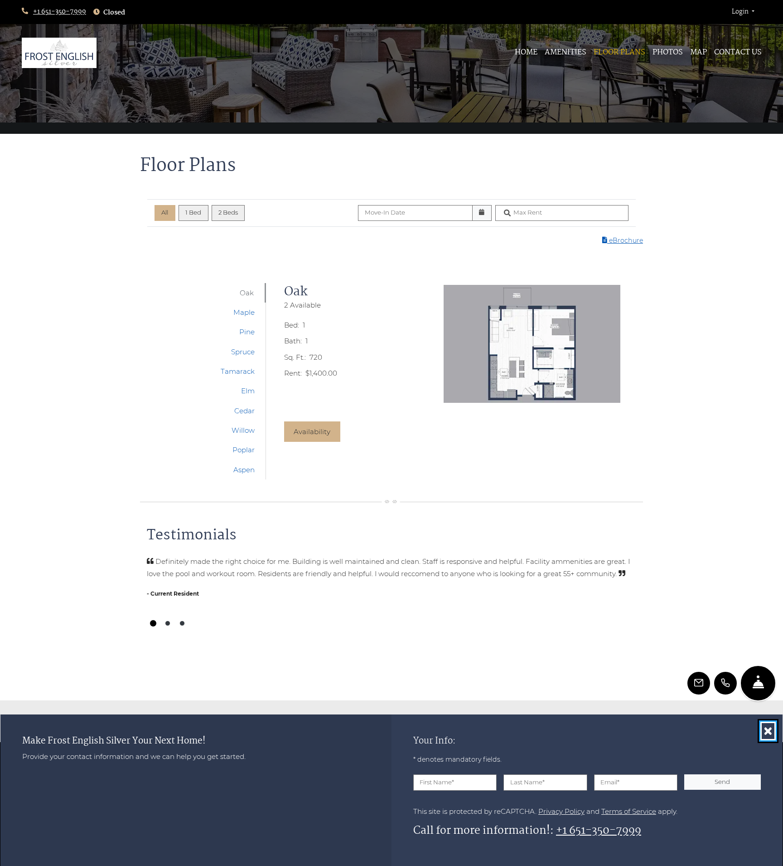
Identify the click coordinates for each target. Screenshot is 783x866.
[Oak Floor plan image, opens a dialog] (532, 344)
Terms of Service (628, 810)
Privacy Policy (561, 810)
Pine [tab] (247, 332)
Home (526, 52)
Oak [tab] (247, 293)
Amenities (565, 52)
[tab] (153, 623)
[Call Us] (725, 683)
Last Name (527, 782)
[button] (743, 12)
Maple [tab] (244, 312)
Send (722, 781)
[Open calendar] (482, 213)
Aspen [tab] (244, 469)
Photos (667, 52)
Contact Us (738, 52)
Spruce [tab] (243, 351)
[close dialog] (768, 731)
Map (698, 52)
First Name (437, 782)
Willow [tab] (243, 430)
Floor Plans (619, 52)
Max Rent (527, 212)
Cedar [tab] (244, 410)
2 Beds (228, 212)
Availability (317, 431)
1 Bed (193, 212)
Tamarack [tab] (238, 371)
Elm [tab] (248, 391)
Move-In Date (385, 212)
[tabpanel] (459, 369)
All (164, 212)
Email (609, 782)
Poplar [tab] (243, 449)
